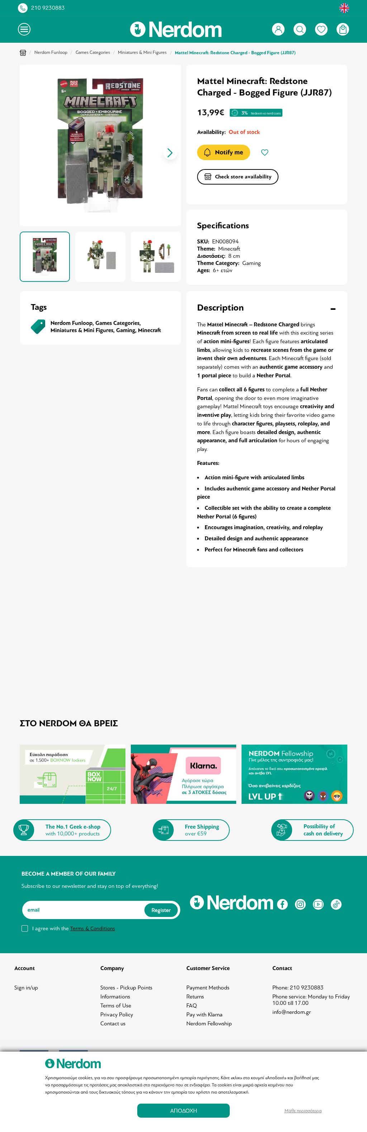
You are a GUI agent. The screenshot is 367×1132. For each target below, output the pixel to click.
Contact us (112, 1023)
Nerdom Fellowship (209, 1023)
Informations (115, 996)
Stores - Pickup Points (126, 987)
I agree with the (73, 928)
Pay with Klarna (204, 1014)
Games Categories (93, 52)
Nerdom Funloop (50, 52)
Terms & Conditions (92, 928)
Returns (195, 996)
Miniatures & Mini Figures (142, 52)
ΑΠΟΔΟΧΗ (183, 1110)
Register (161, 910)
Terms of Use (115, 1005)
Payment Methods (207, 987)
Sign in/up (26, 987)
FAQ (191, 1005)
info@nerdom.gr (291, 1012)
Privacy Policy (116, 1014)
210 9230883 (48, 8)
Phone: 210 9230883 (298, 987)
